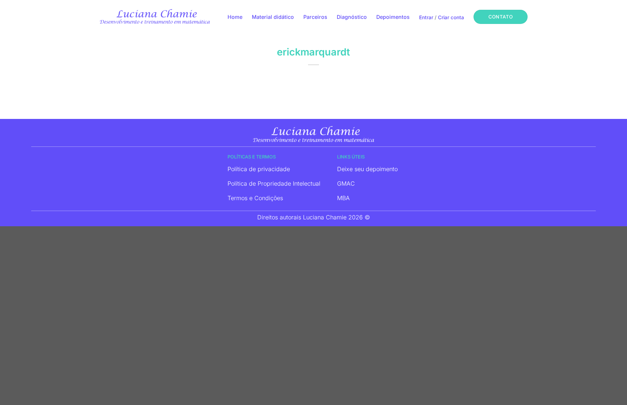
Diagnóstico (352, 17)
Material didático (273, 17)
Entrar (426, 17)
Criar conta (451, 17)
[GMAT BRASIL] (154, 16)
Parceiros (315, 17)
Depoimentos (393, 17)
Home (235, 17)
